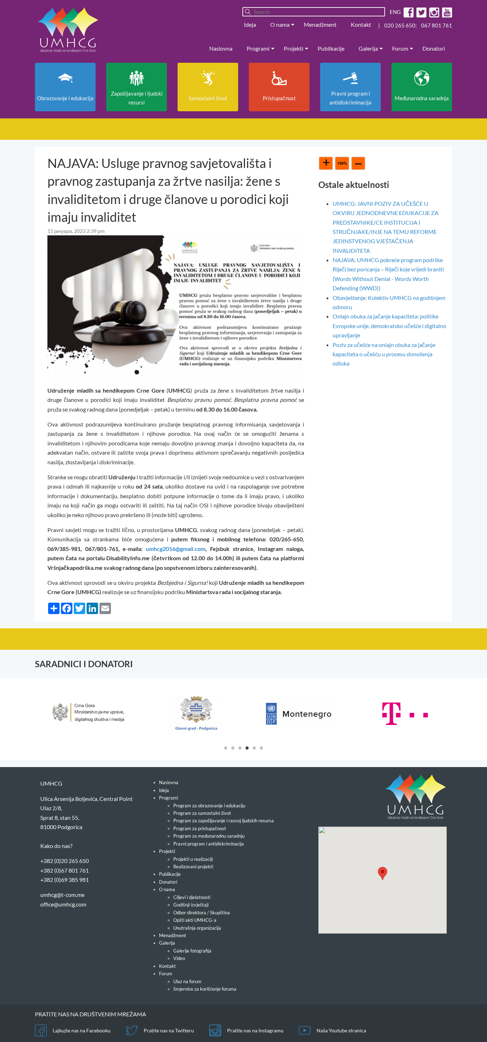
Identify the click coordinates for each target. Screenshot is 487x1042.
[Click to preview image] (175, 306)
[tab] (225, 747)
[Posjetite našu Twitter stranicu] (420, 12)
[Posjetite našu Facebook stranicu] (408, 12)
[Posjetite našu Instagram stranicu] (433, 12)
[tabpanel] (87, 713)
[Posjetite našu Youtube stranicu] (446, 12)
